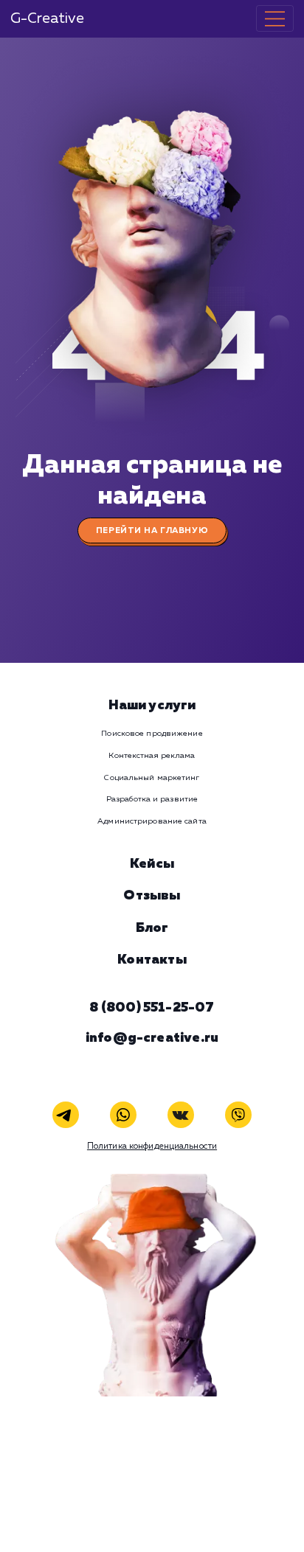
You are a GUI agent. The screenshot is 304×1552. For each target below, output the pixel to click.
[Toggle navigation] (275, 18)
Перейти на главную (152, 530)
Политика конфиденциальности (152, 1146)
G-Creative (47, 19)
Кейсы (152, 864)
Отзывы (151, 895)
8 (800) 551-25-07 (151, 1008)
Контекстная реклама (151, 755)
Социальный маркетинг (151, 778)
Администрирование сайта (151, 821)
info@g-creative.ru (152, 1038)
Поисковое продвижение (151, 733)
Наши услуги (152, 705)
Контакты (151, 960)
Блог (152, 928)
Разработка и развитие (152, 799)
